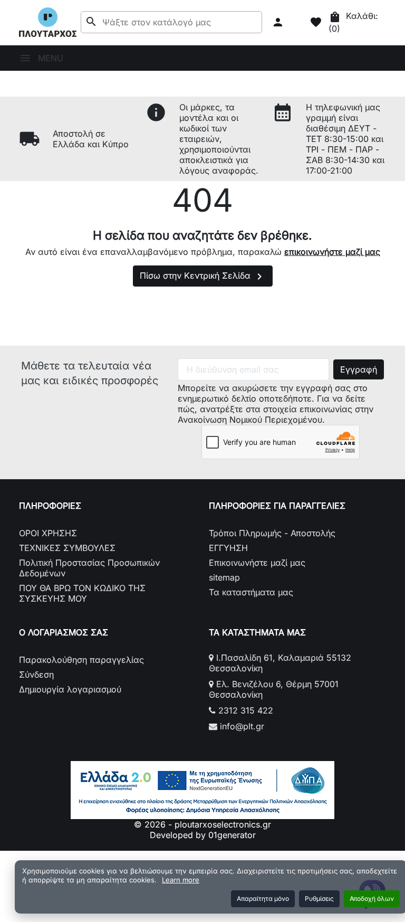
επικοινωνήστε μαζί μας (332, 251)
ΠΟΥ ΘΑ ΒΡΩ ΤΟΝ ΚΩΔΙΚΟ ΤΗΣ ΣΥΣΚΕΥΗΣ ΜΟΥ (82, 593)
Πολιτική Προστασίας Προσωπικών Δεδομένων (89, 567)
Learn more (180, 880)
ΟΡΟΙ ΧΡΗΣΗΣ (48, 533)
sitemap (224, 577)
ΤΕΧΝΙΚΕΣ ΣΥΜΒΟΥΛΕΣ (67, 548)
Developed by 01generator (203, 835)
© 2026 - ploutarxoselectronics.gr (202, 824)
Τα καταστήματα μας (251, 592)
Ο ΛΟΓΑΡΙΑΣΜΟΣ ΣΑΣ (63, 632)
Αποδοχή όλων (372, 898)
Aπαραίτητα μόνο (263, 898)
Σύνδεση (36, 674)
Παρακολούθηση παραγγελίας (81, 659)
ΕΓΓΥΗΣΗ (228, 548)
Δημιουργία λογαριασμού (70, 689)
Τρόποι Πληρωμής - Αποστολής (272, 533)
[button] (279, 22)
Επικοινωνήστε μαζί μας (257, 562)
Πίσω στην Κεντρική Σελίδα (203, 276)
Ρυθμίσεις (319, 898)
